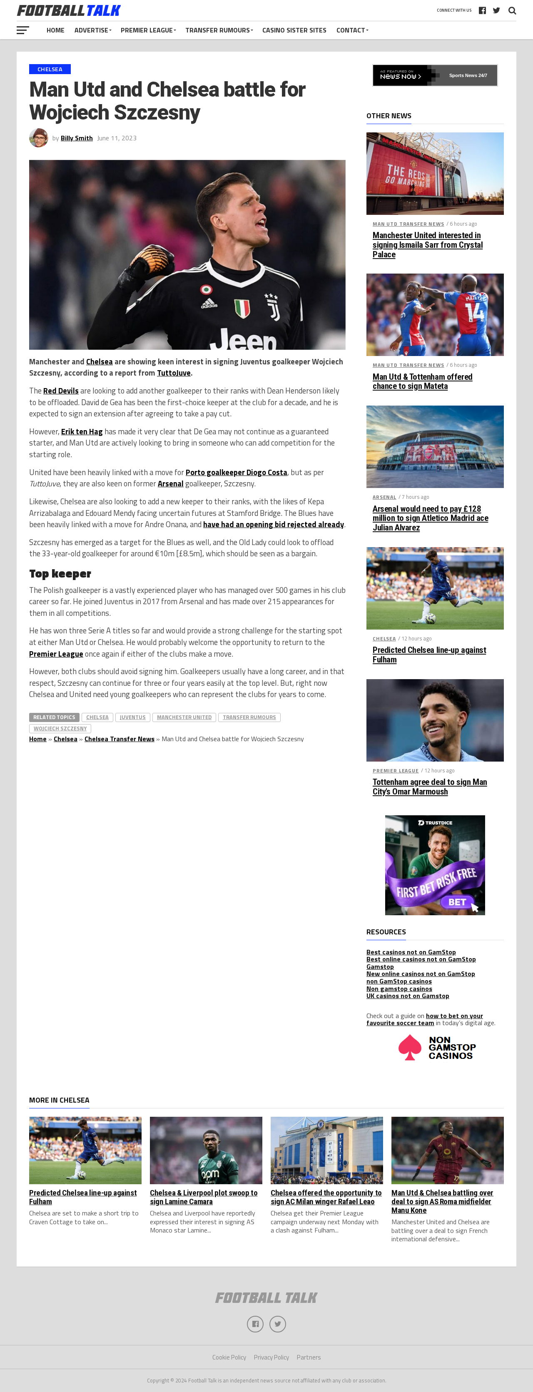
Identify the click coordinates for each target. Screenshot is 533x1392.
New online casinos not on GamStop (420, 974)
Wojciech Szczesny (60, 728)
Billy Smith (77, 138)
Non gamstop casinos (399, 989)
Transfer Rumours (217, 30)
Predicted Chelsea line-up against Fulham (429, 655)
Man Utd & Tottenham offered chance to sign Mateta (423, 381)
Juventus (133, 717)
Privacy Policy (271, 1357)
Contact (350, 30)
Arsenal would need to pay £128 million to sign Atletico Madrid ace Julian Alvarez (430, 518)
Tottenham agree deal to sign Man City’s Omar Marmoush (430, 787)
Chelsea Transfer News (119, 739)
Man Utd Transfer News (408, 224)
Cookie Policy (229, 1357)
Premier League (147, 30)
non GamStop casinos (399, 981)
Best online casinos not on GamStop (421, 959)
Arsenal (171, 483)
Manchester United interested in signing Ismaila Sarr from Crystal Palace (428, 245)
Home (56, 30)
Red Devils (61, 390)
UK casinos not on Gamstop (407, 996)
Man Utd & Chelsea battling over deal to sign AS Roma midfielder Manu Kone (442, 1201)
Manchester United (184, 717)
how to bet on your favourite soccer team (424, 1019)
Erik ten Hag (82, 431)
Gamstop (380, 966)
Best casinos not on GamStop (411, 952)
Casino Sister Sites (294, 30)
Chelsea (99, 361)
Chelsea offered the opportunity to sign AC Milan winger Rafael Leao (326, 1197)
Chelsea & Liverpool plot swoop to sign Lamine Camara (203, 1197)
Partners (309, 1357)
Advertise (91, 30)
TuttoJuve (174, 373)
